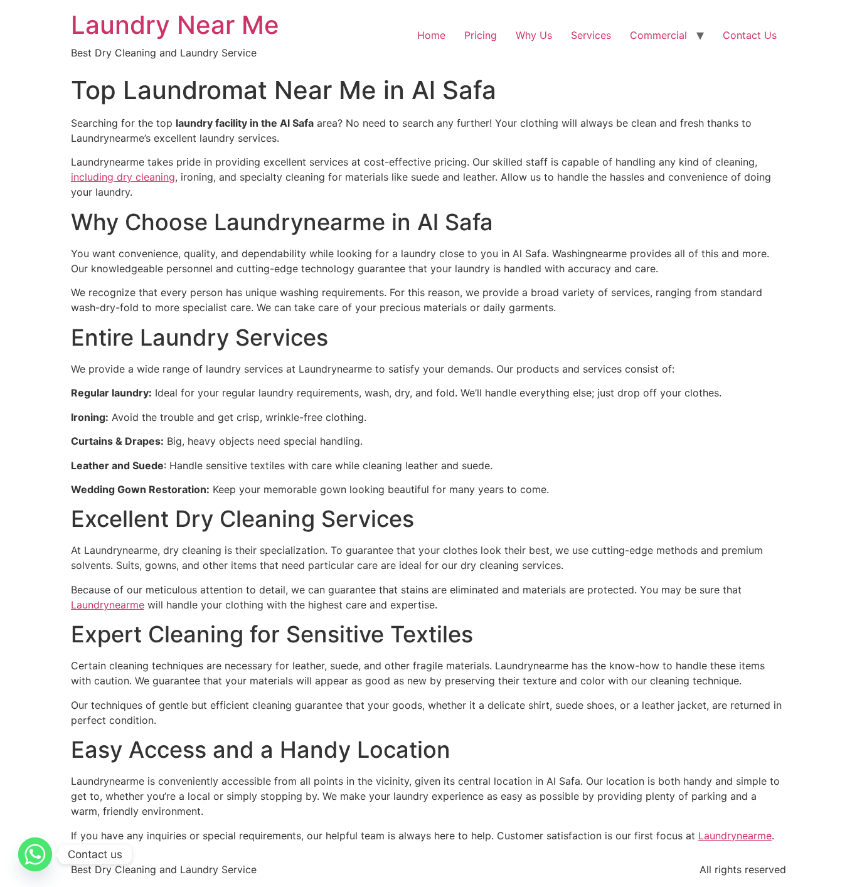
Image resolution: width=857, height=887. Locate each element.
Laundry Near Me (175, 24)
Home (431, 35)
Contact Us (750, 35)
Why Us (534, 35)
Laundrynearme (107, 604)
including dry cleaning (123, 177)
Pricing (480, 35)
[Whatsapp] (35, 854)
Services (591, 35)
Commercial (658, 35)
